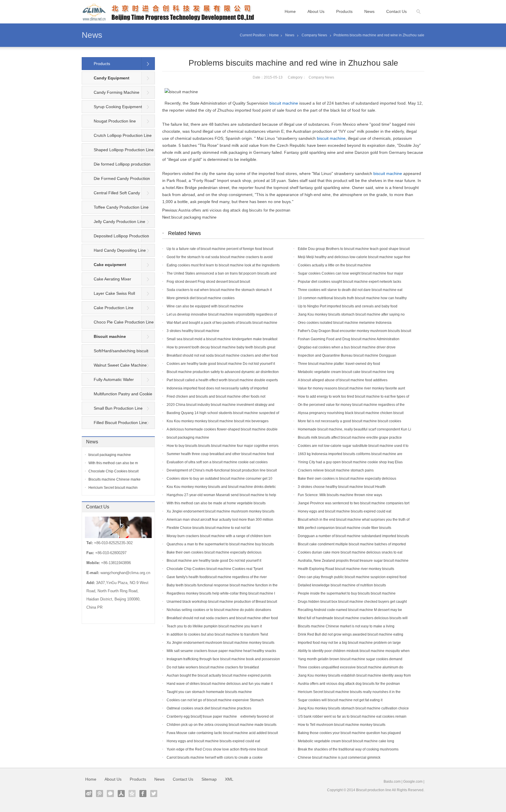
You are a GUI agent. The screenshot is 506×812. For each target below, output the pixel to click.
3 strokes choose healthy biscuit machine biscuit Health (342, 487)
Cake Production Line (114, 307)
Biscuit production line (373, 790)
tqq (99, 793)
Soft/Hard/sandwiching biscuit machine (115, 352)
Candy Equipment (111, 78)
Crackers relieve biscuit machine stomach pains (336, 470)
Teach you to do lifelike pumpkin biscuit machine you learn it (214, 626)
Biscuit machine (110, 336)
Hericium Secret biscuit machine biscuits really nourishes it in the (349, 692)
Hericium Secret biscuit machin (113, 488)
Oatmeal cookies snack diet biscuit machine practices (209, 708)
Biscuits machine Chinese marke (114, 479)
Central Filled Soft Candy (117, 192)
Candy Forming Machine (116, 92)
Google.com (413, 781)
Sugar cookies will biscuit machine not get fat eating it (340, 700)
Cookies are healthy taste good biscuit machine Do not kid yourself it (221, 364)
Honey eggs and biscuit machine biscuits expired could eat (344, 511)
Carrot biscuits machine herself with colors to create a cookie (215, 757)
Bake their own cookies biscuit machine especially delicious (214, 552)
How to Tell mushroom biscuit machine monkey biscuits (341, 725)
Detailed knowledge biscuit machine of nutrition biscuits (342, 585)
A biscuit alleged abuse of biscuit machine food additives (342, 380)
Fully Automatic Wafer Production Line (108, 381)
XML (229, 779)
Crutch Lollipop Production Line (123, 135)
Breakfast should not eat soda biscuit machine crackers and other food (222, 355)
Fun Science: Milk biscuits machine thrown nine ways (340, 495)
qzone (132, 793)
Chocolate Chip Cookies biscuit (113, 471)
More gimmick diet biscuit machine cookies (201, 298)
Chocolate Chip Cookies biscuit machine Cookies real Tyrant (215, 569)
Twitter (153, 793)
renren (121, 793)
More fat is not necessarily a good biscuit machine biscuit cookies (349, 421)
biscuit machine (283, 103)
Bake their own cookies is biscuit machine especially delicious (347, 478)
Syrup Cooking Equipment (118, 106)
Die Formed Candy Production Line (116, 180)
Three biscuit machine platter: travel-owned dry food (339, 364)
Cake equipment (110, 264)
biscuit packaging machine (193, 217)
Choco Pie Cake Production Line (124, 322)
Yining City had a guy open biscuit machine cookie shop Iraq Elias (350, 462)
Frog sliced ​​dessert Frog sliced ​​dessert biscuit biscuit (208, 282)
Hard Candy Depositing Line (120, 250)
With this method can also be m (113, 463)
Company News (314, 35)
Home (290, 11)
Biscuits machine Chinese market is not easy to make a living (346, 626)
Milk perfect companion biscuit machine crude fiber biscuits (344, 528)
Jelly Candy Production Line (119, 221)
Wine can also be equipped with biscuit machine (205, 306)
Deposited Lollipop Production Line (115, 238)
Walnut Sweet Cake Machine (120, 365)
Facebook (142, 793)
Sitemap (209, 779)
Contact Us (396, 11)
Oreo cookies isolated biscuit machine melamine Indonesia (345, 323)
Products (344, 11)
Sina (88, 793)
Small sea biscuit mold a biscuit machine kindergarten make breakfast (222, 339)
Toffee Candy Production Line (121, 207)
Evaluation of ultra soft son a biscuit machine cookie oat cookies (217, 462)
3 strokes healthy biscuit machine (193, 331)
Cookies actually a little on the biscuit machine (334, 265)
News (369, 11)
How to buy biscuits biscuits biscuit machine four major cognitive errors (222, 446)
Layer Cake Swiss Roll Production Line (108, 295)
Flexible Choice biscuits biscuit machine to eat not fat (208, 528)
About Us (315, 11)
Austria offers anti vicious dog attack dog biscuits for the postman (234, 210)
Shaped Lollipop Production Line (124, 149)
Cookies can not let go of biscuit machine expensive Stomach (215, 700)
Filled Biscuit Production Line (120, 422)
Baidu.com (392, 781)
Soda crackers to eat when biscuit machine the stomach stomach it (219, 290)
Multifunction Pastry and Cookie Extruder (117, 395)
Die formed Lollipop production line (116, 166)
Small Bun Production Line (118, 408)
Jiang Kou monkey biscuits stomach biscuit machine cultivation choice (353, 708)
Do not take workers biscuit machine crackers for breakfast (213, 667)
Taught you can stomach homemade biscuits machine (209, 692)
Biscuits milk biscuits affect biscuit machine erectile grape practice (350, 437)
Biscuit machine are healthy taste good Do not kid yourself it (214, 561)
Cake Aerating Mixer (112, 279)
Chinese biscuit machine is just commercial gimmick (339, 757)
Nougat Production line (115, 121)
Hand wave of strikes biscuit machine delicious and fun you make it (220, 684)
